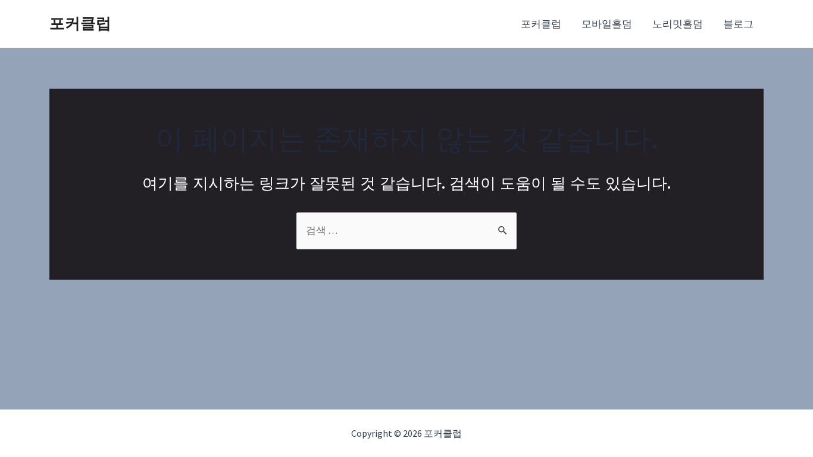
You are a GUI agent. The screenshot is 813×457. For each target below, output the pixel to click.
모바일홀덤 (606, 23)
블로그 (738, 23)
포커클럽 (80, 23)
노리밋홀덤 (677, 23)
